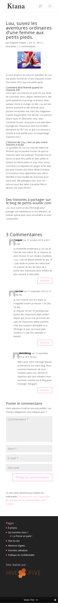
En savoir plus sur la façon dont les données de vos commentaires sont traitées (28, 500)
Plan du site (14, 540)
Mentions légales (16, 545)
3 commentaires (27, 46)
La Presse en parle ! (22, 536)
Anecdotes (11, 46)
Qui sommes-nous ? (18, 532)
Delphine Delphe (18, 42)
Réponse (45, 280)
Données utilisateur (18, 550)
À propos (12, 527)
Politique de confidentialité (21, 554)
